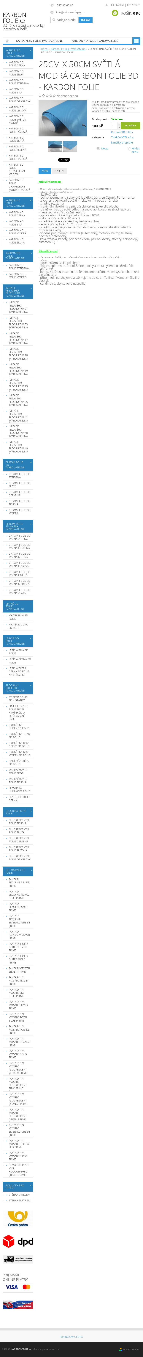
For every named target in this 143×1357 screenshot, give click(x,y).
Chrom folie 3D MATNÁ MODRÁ (20, 555)
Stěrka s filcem (19, 1194)
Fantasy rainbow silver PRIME (19, 935)
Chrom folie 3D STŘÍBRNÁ (20, 475)
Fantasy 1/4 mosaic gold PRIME (18, 1054)
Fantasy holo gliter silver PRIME (18, 947)
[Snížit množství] (119, 127)
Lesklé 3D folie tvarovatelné (15, 641)
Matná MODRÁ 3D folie (18, 626)
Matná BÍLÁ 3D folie (18, 617)
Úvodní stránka (7, 40)
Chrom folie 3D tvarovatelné (15, 464)
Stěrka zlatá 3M (20, 1200)
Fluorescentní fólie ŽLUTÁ (19, 830)
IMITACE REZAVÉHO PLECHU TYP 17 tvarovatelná (18, 338)
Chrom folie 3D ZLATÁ (20, 484)
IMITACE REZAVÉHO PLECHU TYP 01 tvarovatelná (18, 307)
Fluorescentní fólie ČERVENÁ (19, 839)
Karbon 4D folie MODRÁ (17, 231)
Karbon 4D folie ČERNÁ (17, 213)
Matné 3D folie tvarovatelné (15, 606)
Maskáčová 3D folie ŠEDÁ (18, 771)
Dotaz (105, 148)
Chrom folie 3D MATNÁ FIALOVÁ (20, 564)
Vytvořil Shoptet (131, 1349)
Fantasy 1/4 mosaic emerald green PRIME (19, 1130)
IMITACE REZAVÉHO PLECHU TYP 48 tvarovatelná (18, 431)
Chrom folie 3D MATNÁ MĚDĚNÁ (20, 582)
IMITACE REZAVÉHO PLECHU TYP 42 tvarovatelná (18, 415)
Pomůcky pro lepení (15, 1187)
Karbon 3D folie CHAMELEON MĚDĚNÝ (17, 169)
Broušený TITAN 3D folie (19, 735)
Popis (45, 171)
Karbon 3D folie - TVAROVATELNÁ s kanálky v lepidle (122, 137)
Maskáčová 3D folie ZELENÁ (18, 780)
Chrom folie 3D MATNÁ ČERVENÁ (20, 546)
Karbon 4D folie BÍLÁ (16, 222)
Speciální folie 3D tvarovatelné (15, 688)
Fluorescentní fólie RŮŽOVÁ (19, 848)
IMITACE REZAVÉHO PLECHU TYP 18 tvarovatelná (18, 353)
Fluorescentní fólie (16, 812)
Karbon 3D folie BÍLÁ (16, 90)
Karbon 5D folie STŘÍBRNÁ (19, 266)
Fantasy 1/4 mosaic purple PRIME (19, 1030)
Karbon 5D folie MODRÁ (17, 275)
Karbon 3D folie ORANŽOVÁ (20, 99)
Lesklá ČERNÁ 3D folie (20, 660)
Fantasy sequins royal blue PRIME (19, 895)
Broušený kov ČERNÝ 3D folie (19, 744)
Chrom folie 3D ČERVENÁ (20, 493)
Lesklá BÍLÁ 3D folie (18, 651)
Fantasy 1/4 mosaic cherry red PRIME (19, 1144)
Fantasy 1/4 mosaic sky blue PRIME (16, 993)
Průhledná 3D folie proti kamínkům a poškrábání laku (18, 712)
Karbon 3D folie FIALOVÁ (18, 157)
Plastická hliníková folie (19, 789)
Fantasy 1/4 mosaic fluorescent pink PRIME (18, 1083)
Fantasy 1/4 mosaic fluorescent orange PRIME (18, 1099)
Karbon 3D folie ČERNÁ (17, 63)
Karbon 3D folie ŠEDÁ (16, 72)
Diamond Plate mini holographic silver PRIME (19, 1170)
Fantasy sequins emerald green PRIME (19, 921)
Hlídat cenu (136, 150)
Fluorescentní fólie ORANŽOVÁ (20, 857)
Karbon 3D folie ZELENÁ (17, 148)
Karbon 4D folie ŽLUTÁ (17, 241)
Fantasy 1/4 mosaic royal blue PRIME (18, 1017)
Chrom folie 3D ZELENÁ (20, 502)
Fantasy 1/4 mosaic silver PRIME (18, 1005)
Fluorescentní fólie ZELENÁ (19, 821)
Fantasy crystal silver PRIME (20, 969)
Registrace (133, 5)
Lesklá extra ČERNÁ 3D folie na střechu (19, 671)
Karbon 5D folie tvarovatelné (15, 255)
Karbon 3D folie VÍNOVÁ (17, 109)
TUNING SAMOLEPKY (71, 1337)
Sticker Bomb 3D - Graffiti (18, 698)
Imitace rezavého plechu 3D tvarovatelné (15, 291)
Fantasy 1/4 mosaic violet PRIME (18, 981)
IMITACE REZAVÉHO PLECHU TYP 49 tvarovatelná (18, 446)
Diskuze (59, 171)
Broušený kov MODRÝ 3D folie (19, 753)
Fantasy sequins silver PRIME (19, 882)
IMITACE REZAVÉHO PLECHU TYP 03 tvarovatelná (18, 322)
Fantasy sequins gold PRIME (18, 907)
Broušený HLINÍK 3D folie (19, 726)
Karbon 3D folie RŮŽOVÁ (18, 130)
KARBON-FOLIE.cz (23, 21)
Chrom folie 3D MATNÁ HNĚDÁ (20, 573)
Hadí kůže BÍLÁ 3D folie (18, 762)
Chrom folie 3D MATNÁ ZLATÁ (20, 591)
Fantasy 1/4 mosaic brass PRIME (18, 1156)
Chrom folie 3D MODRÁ (20, 511)
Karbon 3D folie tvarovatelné (39, 40)
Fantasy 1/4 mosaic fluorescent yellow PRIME (18, 1068)
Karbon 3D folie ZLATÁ (16, 139)
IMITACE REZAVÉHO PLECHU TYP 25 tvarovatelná (18, 400)
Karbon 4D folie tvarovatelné (95, 40)
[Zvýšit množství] (119, 124)
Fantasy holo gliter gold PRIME (18, 959)
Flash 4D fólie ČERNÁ (19, 798)
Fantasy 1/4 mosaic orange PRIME (19, 1042)
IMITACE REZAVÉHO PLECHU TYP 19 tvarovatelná (18, 369)
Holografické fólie (15, 871)
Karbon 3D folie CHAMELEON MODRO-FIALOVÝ (19, 185)
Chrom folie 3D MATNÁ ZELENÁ (20, 537)
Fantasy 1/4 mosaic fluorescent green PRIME (18, 1114)
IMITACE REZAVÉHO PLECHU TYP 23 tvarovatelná (18, 384)
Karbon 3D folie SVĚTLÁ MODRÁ (17, 119)
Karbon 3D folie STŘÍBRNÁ (19, 81)
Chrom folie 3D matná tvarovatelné (15, 526)
